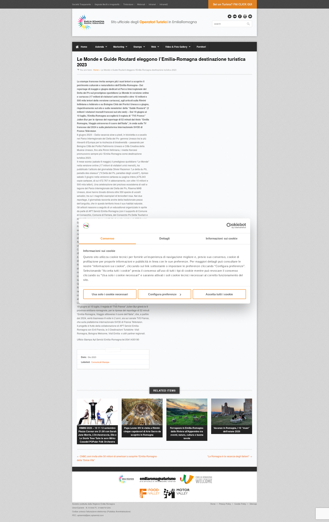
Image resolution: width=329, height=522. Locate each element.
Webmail (141, 4)
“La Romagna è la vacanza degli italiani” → (229, 456)
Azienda (97, 48)
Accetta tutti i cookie (219, 294)
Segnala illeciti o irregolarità (107, 4)
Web (151, 48)
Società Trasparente (81, 4)
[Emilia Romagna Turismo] (158, 482)
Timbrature (128, 4)
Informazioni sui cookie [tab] (221, 238)
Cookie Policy (240, 504)
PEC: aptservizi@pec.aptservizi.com (88, 515)
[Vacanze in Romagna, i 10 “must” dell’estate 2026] (231, 412)
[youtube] (245, 16)
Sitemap (253, 504)
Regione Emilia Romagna (104, 504)
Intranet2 (164, 4)
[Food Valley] (149, 497)
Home (84, 46)
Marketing (116, 48)
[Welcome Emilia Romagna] (196, 482)
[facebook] (240, 16)
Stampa (135, 48)
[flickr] (235, 16)
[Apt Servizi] (126, 482)
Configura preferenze (162, 294)
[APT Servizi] (140, 22)
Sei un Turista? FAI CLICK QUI (232, 4)
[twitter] (230, 16)
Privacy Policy (225, 504)
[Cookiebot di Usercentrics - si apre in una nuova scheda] (229, 226)
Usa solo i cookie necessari (110, 294)
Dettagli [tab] (164, 238)
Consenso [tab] (107, 238)
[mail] (250, 16)
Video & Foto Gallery (174, 48)
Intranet (152, 4)
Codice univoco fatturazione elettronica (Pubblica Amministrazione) (101, 511)
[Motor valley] (176, 497)
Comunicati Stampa (100, 361)
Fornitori (201, 46)
